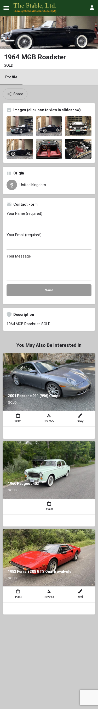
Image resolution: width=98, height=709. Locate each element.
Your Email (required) (24, 235)
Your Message (19, 256)
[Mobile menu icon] (6, 8)
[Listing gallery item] (20, 126)
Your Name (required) (24, 213)
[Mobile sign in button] (92, 7)
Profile (11, 77)
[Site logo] (35, 8)
